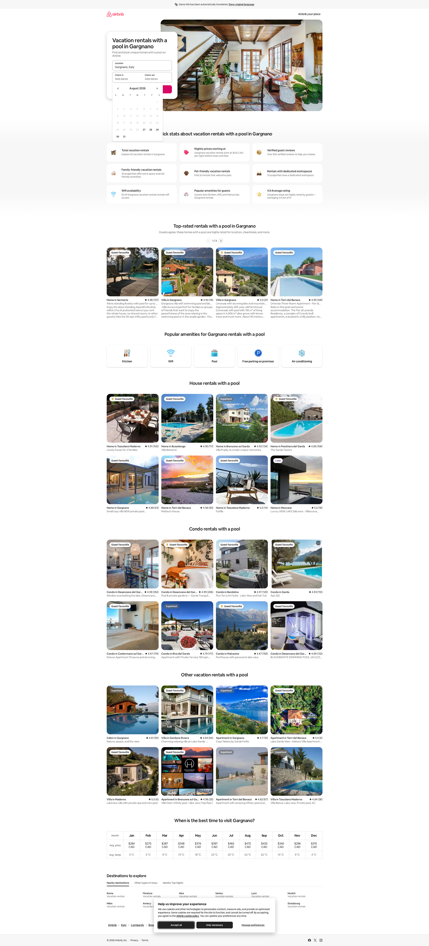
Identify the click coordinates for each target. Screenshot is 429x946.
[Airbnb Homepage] (115, 14)
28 (150, 129)
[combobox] (142, 67)
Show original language (241, 4)
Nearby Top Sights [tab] (173, 882)
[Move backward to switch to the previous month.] (118, 88)
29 (157, 129)
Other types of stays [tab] (146, 882)
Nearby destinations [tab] (118, 882)
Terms (144, 940)
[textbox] (127, 79)
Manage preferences (253, 925)
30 (117, 136)
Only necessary (214, 925)
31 (124, 136)
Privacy (134, 940)
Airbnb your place (309, 14)
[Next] (221, 240)
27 (144, 129)
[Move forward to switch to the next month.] (157, 88)
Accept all (176, 925)
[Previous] (208, 240)
